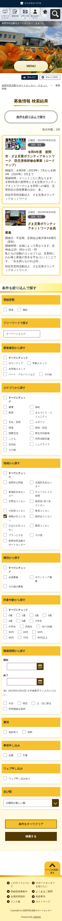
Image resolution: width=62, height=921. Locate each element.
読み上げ (31, 77)
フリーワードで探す (15, 322)
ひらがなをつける (33, 3)
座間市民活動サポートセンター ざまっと (25, 85)
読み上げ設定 (52, 77)
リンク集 (15, 901)
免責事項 (40, 896)
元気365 (37, 917)
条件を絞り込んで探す (31, 117)
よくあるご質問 (44, 891)
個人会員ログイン (35, 17)
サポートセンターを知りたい (45, 884)
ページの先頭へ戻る (52, 871)
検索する (31, 836)
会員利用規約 (18, 896)
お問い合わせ (25, 17)
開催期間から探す (14, 650)
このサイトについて (5, 17)
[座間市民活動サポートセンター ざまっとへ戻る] (45, 11)
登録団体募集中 (19, 891)
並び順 (7, 791)
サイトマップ (43, 901)
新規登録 (15, 16)
